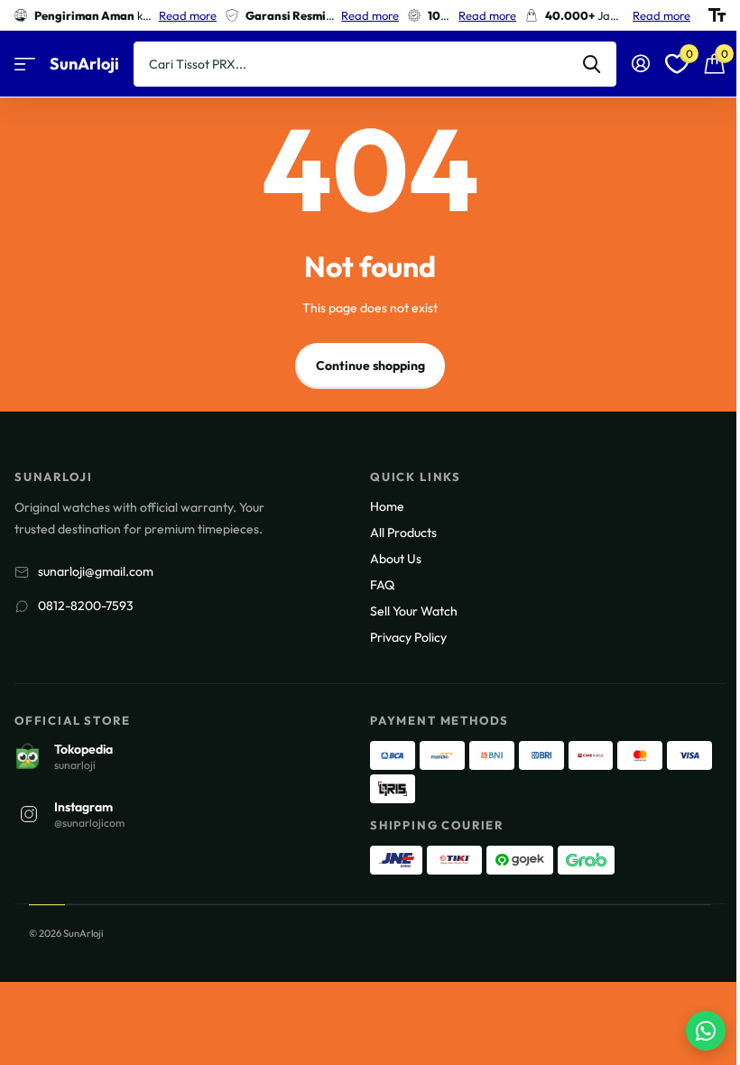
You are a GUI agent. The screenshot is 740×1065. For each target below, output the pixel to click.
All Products (403, 532)
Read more (188, 15)
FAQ (382, 585)
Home (387, 506)
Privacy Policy (408, 637)
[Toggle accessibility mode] (717, 15)
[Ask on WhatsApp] (706, 1031)
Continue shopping (370, 365)
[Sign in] (640, 63)
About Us (395, 559)
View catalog (24, 64)
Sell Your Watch (414, 611)
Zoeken (591, 64)
